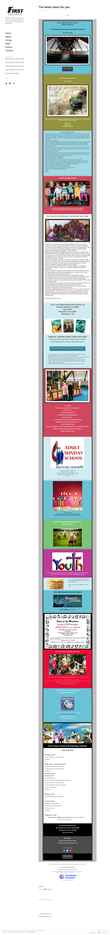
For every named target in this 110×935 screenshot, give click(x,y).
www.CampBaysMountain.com (67, 677)
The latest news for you (54, 7)
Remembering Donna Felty (12, 73)
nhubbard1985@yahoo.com (60, 292)
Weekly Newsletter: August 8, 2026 (14, 69)
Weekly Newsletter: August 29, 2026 (14, 58)
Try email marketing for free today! (67, 880)
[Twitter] (6, 83)
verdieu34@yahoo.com (70, 290)
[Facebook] (10, 83)
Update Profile (61, 869)
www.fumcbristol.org (67, 832)
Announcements (48, 899)
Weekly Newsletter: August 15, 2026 (14, 66)
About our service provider (71, 869)
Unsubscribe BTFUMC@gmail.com (67, 867)
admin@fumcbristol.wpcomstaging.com (67, 714)
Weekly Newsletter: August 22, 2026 (14, 62)
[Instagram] (14, 83)
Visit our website (67, 68)
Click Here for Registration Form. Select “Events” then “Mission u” (67, 348)
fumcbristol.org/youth (78, 574)
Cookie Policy (32, 932)
